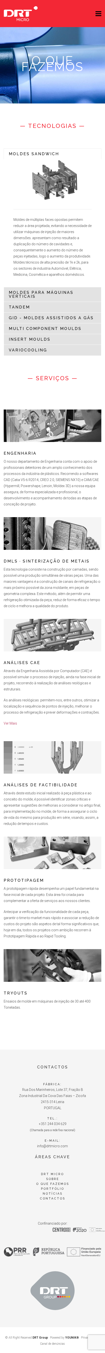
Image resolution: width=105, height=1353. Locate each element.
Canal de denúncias (52, 1343)
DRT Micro (52, 1174)
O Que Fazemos (52, 1184)
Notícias (53, 1193)
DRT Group (40, 1337)
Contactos (52, 1198)
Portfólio (52, 1188)
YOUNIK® (72, 1337)
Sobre (52, 1179)
